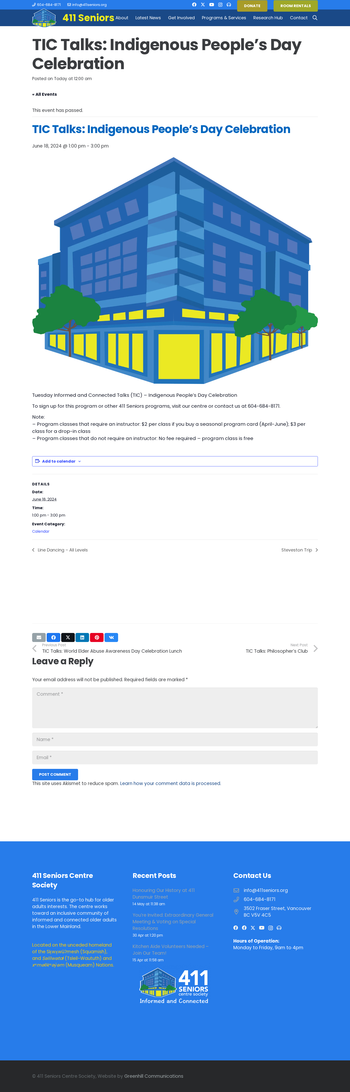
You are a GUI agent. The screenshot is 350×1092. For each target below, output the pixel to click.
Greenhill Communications (153, 1076)
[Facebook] (194, 4)
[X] (203, 4)
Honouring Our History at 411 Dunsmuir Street (164, 893)
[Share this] (53, 637)
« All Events (44, 94)
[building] (44, 17)
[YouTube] (211, 4)
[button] (131, 18)
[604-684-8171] (238, 899)
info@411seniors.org (266, 890)
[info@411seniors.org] (238, 890)
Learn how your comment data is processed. (170, 783)
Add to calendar (58, 461)
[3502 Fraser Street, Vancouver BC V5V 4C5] (238, 912)
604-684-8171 (259, 899)
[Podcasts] (229, 4)
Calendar (41, 531)
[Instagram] (220, 4)
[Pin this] (97, 637)
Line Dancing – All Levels (62, 550)
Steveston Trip (297, 550)
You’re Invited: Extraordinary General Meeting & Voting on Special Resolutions (173, 922)
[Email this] (39, 637)
